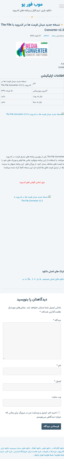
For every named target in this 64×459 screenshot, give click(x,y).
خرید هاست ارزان (34, 451)
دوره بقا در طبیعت (49, 451)
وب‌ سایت (56, 397)
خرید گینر (9, 451)
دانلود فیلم (46, 448)
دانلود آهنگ (36, 448)
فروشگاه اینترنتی (20, 451)
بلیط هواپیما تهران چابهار (43, 455)
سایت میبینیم (15, 448)
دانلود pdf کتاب (57, 448)
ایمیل (57, 381)
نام (59, 365)
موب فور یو (32, 4)
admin (46, 35)
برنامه (54, 35)
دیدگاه (57, 320)
